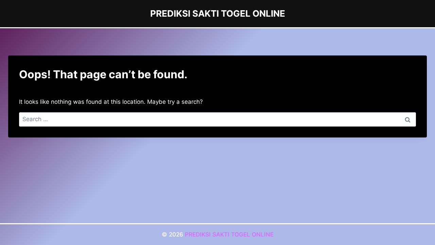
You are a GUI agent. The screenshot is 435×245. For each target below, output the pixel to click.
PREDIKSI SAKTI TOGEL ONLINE (229, 234)
